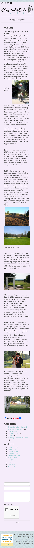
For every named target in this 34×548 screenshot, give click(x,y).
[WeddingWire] (7, 535)
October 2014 (13, 454)
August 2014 (12, 458)
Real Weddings (13, 431)
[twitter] (2, 3)
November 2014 (13, 451)
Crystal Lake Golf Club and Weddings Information (17, 428)
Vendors (11, 435)
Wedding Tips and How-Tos (18, 438)
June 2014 (11, 462)
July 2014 (11, 460)
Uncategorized (13, 433)
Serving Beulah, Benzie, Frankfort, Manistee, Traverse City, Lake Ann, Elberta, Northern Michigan (24, 541)
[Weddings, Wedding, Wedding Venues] (17, 472)
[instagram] (11, 3)
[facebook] (5, 3)
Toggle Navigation (18, 20)
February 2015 (13, 447)
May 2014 (11, 464)
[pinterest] (8, 3)
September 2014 (14, 456)
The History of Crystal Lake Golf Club (16, 32)
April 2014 (11, 466)
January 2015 (12, 449)
